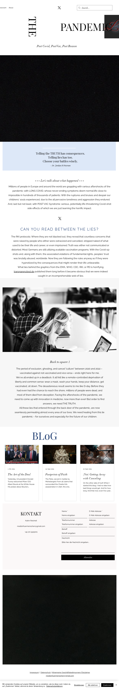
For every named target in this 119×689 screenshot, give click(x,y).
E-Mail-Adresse (95, 511)
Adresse (92, 520)
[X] (60, 218)
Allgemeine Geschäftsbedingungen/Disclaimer (71, 672)
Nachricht (66, 538)
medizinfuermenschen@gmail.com (31, 526)
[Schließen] (116, 685)
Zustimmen (107, 685)
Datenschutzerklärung (54, 686)
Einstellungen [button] (79, 685)
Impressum (34, 672)
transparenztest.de (24, 271)
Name (64, 511)
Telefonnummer (68, 520)
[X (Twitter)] (59, 7)
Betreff (64, 529)
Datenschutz (46, 672)
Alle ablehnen (93, 685)
